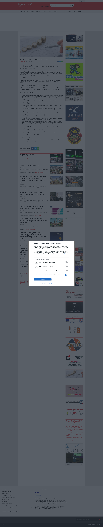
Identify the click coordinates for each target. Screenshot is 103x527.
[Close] (72, 243)
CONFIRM (43, 279)
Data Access (51, 283)
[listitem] (51, 259)
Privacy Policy (58, 283)
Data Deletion (44, 283)
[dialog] (51, 263)
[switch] (66, 262)
